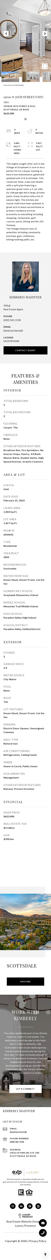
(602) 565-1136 (12, 319)
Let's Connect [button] (25, 1089)
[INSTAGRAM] (13, 1206)
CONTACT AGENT (25, 350)
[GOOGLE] (30, 1206)
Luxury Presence (25, 1225)
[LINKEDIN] (21, 1206)
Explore (25, 981)
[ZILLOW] (38, 1206)
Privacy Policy (37, 1241)
